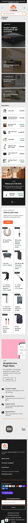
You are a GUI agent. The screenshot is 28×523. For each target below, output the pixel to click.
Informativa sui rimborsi (13, 513)
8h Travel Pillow (7, 240)
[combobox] (13, 14)
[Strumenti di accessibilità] (6, 520)
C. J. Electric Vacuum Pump (7, 307)
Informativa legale (20, 519)
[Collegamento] (13, 34)
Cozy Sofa (5, 263)
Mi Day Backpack (18, 327)
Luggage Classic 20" (18, 307)
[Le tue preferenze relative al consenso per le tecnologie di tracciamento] (2, 521)
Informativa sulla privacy (13, 515)
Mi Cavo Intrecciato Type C (6, 328)
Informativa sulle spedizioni (8, 519)
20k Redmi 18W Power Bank (19, 264)
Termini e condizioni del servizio (13, 517)
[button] (2, 8)
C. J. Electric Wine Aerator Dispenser (6, 286)
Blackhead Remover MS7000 (18, 241)
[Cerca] (23, 14)
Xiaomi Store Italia (12, 452)
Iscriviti (13, 507)
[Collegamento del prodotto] (13, 111)
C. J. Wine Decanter (18, 286)
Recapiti (13, 521)
